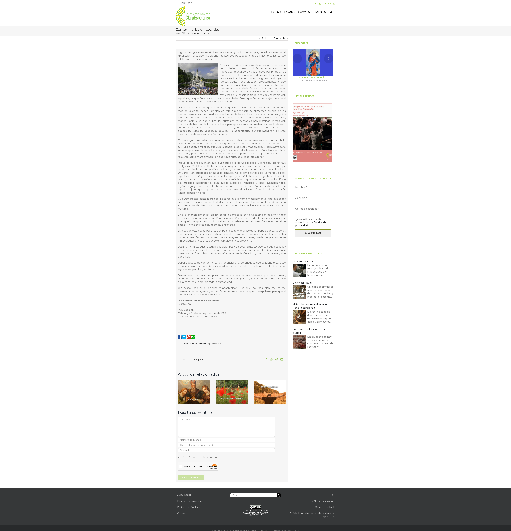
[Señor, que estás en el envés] (232, 381)
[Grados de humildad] (270, 381)
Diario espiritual (302, 282)
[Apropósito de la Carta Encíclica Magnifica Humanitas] (312, 132)
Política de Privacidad (190, 501)
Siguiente (280, 38)
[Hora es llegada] (194, 381)
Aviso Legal (184, 494)
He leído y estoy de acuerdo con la (310, 222)
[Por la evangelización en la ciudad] (299, 342)
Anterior (266, 38)
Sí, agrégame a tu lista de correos (201, 457)
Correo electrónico (307, 208)
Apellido (301, 198)
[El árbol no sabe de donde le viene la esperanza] (299, 317)
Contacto (182, 513)
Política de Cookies (188, 507)
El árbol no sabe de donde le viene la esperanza (310, 306)
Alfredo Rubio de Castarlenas (195, 344)
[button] (331, 11)
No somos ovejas (303, 261)
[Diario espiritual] (299, 292)
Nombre (301, 187)
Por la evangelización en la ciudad (309, 331)
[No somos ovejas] (299, 271)
